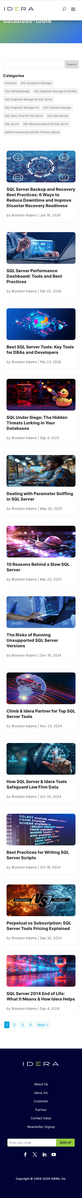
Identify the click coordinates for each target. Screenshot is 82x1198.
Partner (41, 1110)
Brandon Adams (24, 215)
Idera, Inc (41, 1093)
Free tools (10, 83)
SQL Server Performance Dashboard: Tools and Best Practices (34, 276)
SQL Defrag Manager (17, 91)
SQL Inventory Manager (57, 107)
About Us (41, 1084)
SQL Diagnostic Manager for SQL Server (28, 99)
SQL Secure (12, 124)
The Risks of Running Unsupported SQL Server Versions (32, 640)
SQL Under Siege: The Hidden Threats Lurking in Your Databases (37, 423)
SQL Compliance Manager (36, 83)
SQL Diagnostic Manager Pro (22, 107)
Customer (41, 1101)
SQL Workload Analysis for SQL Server (45, 124)
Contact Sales (41, 1118)
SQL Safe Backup (57, 115)
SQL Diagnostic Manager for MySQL (55, 91)
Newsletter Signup (41, 1127)
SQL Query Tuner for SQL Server (24, 115)
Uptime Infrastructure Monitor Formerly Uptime (32, 132)
